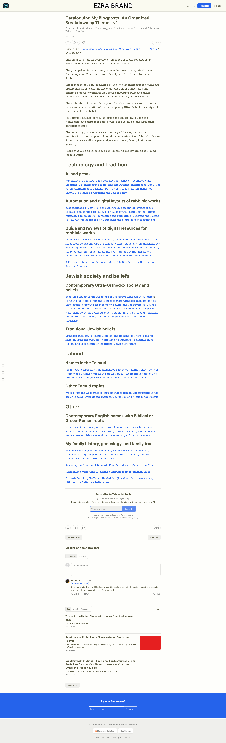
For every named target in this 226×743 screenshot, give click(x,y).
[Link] (62, 164)
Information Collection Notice (112, 517)
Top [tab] (68, 609)
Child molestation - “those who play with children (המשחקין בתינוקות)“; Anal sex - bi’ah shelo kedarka (100, 645)
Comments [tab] (71, 556)
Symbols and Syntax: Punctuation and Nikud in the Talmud (121, 396)
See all (70, 685)
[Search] (188, 5)
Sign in (217, 5)
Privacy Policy (133, 517)
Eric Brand (75, 580)
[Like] (68, 42)
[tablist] (76, 556)
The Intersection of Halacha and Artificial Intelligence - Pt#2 (116, 184)
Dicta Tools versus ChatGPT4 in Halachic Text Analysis (99, 243)
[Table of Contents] (3, 371)
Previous (75, 537)
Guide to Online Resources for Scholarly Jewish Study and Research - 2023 (111, 239)
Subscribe (204, 5)
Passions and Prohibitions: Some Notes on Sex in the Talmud (97, 639)
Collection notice (129, 724)
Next (152, 537)
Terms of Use (126, 515)
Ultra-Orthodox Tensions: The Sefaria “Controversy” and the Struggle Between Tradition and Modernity (111, 316)
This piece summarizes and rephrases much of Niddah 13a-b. (92, 671)
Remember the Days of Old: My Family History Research (99, 450)
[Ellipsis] (159, 580)
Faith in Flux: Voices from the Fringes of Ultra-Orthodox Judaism (105, 300)
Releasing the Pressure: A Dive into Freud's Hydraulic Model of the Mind (110, 465)
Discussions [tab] (85, 609)
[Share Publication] (193, 5)
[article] (113, 623)
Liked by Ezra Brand (81, 583)
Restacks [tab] (82, 556)
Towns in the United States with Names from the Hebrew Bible (99, 618)
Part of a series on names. (77, 623)
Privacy (111, 724)
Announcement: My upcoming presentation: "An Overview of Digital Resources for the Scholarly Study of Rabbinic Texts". (112, 247)
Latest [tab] (75, 609)
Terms (118, 724)
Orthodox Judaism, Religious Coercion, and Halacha (97, 335)
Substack (100, 737)
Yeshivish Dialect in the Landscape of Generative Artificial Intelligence (109, 296)
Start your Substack (106, 731)
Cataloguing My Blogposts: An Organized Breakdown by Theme (120, 49)
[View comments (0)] (90, 629)
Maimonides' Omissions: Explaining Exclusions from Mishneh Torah (108, 471)
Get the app (126, 731)
